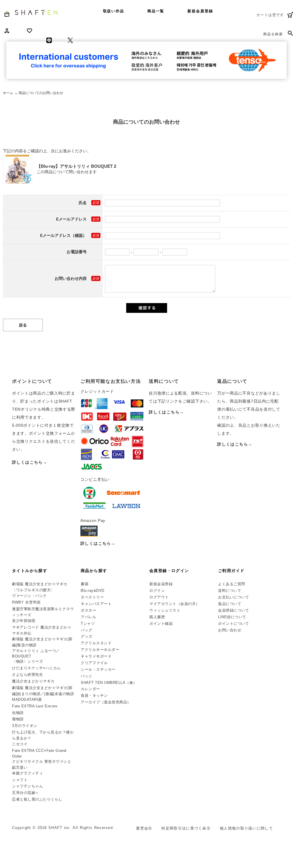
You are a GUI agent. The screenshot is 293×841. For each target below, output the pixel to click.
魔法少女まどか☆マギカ (33, 681)
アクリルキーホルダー (100, 649)
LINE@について (232, 617)
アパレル (88, 617)
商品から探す (94, 570)
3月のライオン (24, 725)
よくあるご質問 (231, 584)
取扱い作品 (113, 11)
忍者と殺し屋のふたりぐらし (37, 799)
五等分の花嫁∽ (25, 793)
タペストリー (92, 597)
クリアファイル (94, 663)
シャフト (19, 780)
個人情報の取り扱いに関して (246, 828)
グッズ (86, 636)
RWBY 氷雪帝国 (26, 602)
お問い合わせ (229, 630)
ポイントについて (233, 623)
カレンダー (90, 689)
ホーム (8, 93)
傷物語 (18, 719)
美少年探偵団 (23, 620)
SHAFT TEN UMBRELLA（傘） (109, 682)
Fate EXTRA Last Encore (34, 706)
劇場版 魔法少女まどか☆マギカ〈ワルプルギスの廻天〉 (40, 587)
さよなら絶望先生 (27, 674)
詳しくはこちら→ (29, 462)
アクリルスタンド (96, 643)
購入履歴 (157, 617)
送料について (229, 590)
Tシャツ (88, 623)
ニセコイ (19, 744)
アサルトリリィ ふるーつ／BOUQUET (36, 654)
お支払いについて (233, 597)
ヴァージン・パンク (29, 596)
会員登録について (233, 610)
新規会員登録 (200, 11)
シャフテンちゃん (27, 786)
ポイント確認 (161, 623)
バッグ (86, 630)
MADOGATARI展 (27, 699)
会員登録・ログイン (169, 570)
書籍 (84, 584)
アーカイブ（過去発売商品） (106, 702)
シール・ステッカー (98, 669)
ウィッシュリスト (164, 610)
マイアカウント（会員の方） (174, 604)
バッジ (86, 676)
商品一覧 (156, 11)
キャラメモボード (96, 656)
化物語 (18, 713)
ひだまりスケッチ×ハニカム (36, 668)
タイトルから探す (29, 570)
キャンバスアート (96, 604)
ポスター (88, 610)
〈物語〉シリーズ (27, 661)
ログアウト (159, 597)
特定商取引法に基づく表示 (186, 828)
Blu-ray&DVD (92, 590)
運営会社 (144, 828)
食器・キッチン (94, 695)
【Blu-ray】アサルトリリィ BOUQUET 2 (76, 166)
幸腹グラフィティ (27, 773)
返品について (229, 604)
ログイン (157, 590)
